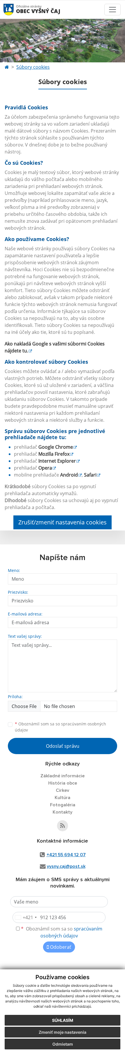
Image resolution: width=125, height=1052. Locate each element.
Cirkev (62, 790)
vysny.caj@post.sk (66, 866)
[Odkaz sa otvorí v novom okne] (62, 825)
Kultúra (62, 797)
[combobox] (25, 917)
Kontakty (62, 812)
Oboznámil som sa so (60, 727)
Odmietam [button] (62, 1044)
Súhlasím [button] (62, 1020)
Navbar (14, 9)
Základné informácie (62, 776)
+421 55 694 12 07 (66, 854)
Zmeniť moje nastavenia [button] (62, 1032)
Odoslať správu (62, 746)
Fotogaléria (62, 805)
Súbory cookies (33, 67)
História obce (62, 783)
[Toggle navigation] (112, 9)
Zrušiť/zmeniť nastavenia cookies (62, 522)
